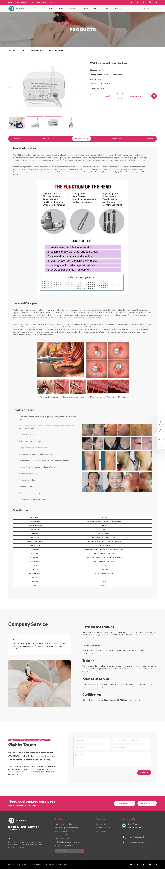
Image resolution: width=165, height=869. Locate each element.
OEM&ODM (73, 8)
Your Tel (117, 740)
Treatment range (82, 138)
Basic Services (101, 824)
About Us (85, 8)
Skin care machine (62, 838)
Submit (144, 773)
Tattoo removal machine (64, 831)
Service (96, 8)
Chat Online (104, 96)
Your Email (79, 747)
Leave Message (135, 96)
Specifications (117, 138)
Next (78, 90)
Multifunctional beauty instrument (68, 842)
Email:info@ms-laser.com (18, 2)
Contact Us (117, 8)
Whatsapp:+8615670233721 (42, 2)
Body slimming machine (64, 845)
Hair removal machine (63, 824)
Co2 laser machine (33, 50)
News (106, 8)
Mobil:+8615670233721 (135, 827)
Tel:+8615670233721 (136, 837)
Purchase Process (103, 827)
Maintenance (101, 831)
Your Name (79, 740)
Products (21, 50)
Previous (10, 90)
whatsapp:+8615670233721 (139, 842)
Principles (47, 138)
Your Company (120, 747)
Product (61, 8)
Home (51, 8)
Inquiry (78, 755)
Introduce (16, 138)
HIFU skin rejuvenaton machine (67, 827)
